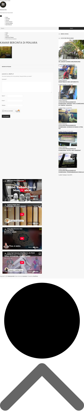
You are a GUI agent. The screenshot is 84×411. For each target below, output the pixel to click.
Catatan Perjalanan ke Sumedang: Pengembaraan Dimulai (71, 171)
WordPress (35, 276)
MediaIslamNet (3, 9)
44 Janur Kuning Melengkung (69, 62)
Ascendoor (25, 276)
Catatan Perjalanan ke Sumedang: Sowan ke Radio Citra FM (71, 127)
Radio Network (8, 24)
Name (3, 95)
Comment (4, 79)
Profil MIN (7, 18)
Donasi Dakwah (8, 21)
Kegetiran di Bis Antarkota (68, 82)
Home (6, 17)
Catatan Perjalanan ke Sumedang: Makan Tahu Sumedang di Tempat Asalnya (71, 103)
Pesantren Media (9, 23)
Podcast (7, 20)
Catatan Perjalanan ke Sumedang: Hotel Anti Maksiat (70, 149)
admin (61, 64)
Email (3, 100)
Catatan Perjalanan (63, 60)
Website (3, 105)
